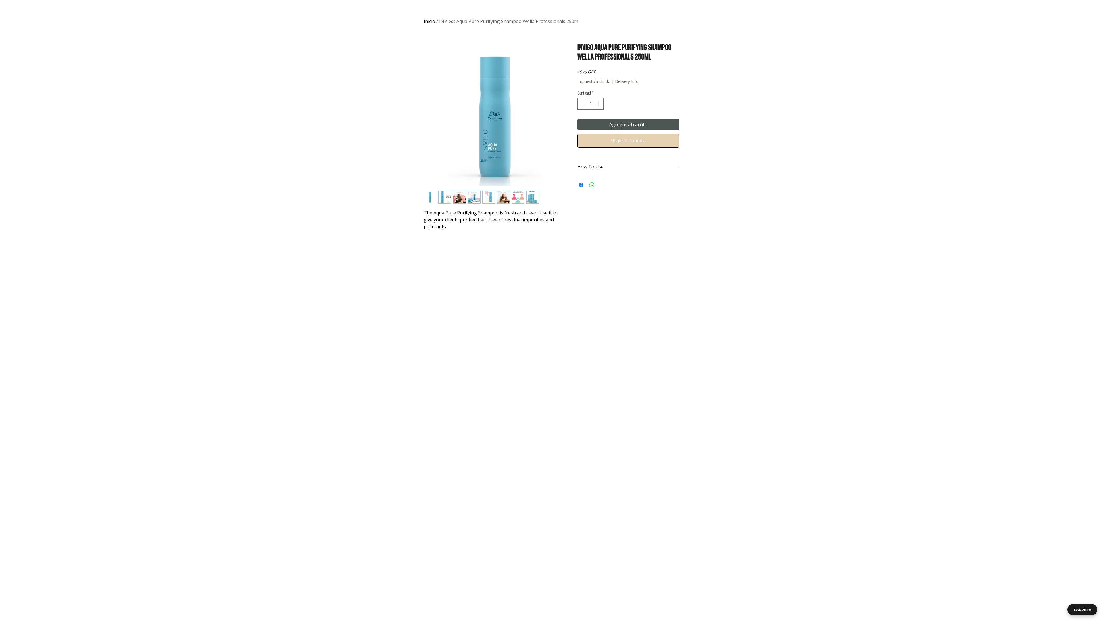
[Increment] (599, 103)
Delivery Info (627, 81)
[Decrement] (582, 103)
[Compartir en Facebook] (581, 184)
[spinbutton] (590, 103)
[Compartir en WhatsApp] (592, 184)
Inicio (429, 21)
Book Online (1082, 609)
